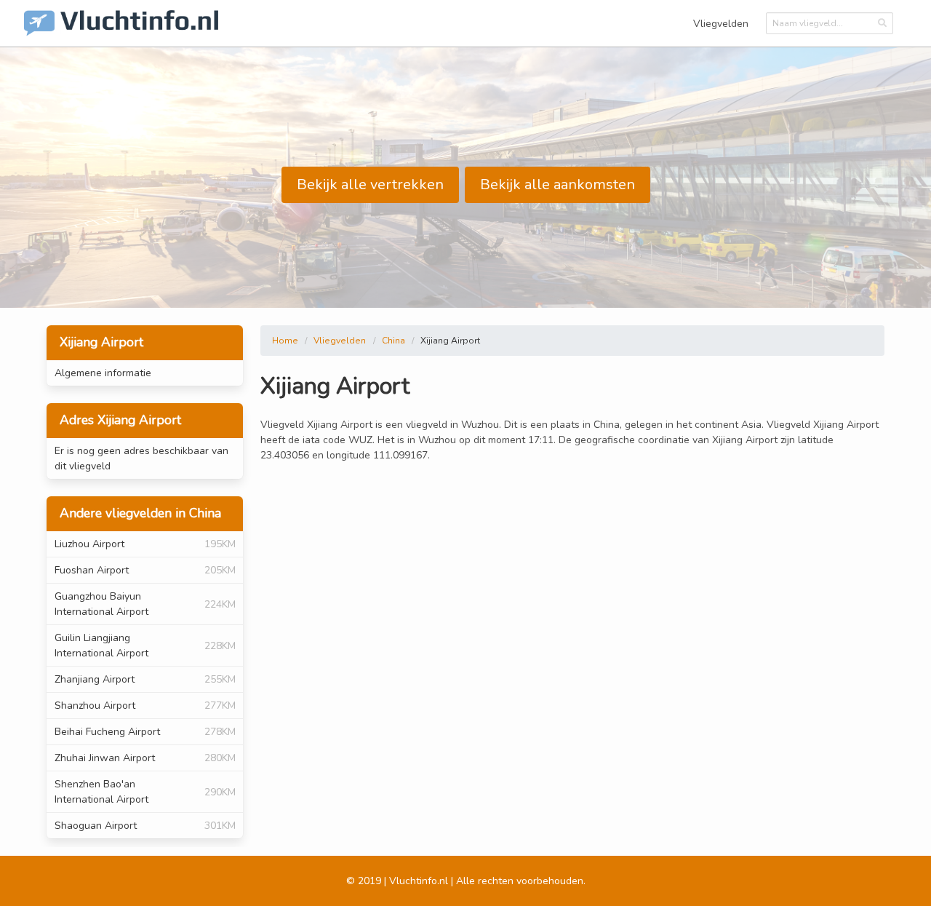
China (393, 340)
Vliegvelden (720, 24)
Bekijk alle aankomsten (557, 184)
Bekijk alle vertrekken (370, 184)
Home (285, 340)
